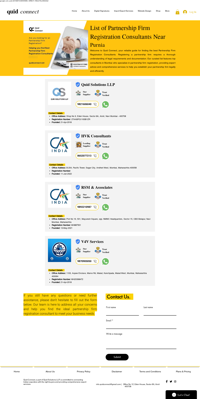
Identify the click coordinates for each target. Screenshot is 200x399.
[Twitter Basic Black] (171, 381)
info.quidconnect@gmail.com (108, 384)
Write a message (114, 334)
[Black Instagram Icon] (175, 381)
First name (111, 307)
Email (108, 320)
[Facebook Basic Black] (166, 381)
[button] (167, 11)
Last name (148, 307)
